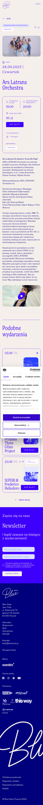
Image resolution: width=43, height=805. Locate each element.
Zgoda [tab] (6, 377)
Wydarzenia (7, 625)
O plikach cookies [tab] (32, 377)
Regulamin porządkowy (12, 785)
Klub (4, 628)
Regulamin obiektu (10, 781)
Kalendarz (6, 623)
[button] (35, 27)
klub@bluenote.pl (10, 643)
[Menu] (38, 3)
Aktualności (7, 631)
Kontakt (6, 634)
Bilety (5, 659)
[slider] (8, 304)
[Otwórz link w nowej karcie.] (21, 664)
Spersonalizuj (20, 425)
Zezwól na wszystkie (21, 417)
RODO (5, 789)
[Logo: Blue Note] (4, 3)
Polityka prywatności (11, 777)
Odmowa (21, 433)
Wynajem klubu (9, 650)
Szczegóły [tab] (17, 377)
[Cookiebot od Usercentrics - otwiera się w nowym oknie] (30, 370)
